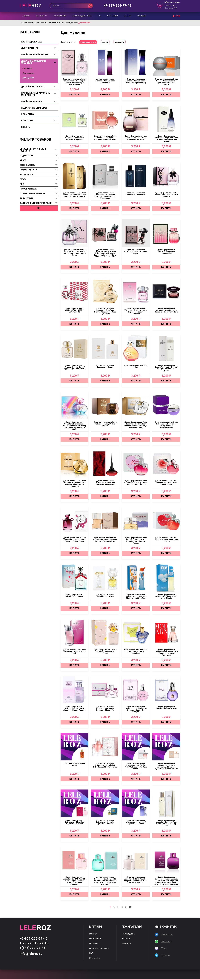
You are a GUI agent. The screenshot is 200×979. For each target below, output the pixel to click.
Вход (177, 16)
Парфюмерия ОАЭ (31, 101)
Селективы (27, 68)
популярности (87, 42)
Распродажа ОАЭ (31, 42)
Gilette (25, 127)
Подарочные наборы (34, 108)
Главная (26, 16)
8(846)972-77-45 (32, 947)
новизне (118, 42)
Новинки (93, 943)
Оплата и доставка (82, 16)
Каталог (40, 16)
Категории (30, 32)
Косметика (28, 114)
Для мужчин (28, 78)
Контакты (112, 16)
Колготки (27, 121)
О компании (59, 16)
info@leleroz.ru (31, 954)
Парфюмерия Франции (34, 54)
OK (38, 208)
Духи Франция (29, 48)
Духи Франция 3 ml (32, 87)
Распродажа (128, 934)
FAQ (99, 16)
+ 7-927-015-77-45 (34, 943)
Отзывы (141, 16)
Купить (74, 94)
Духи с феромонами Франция (33, 62)
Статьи (127, 16)
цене (104, 42)
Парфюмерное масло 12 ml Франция (35, 94)
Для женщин (28, 73)
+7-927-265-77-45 (117, 5)
